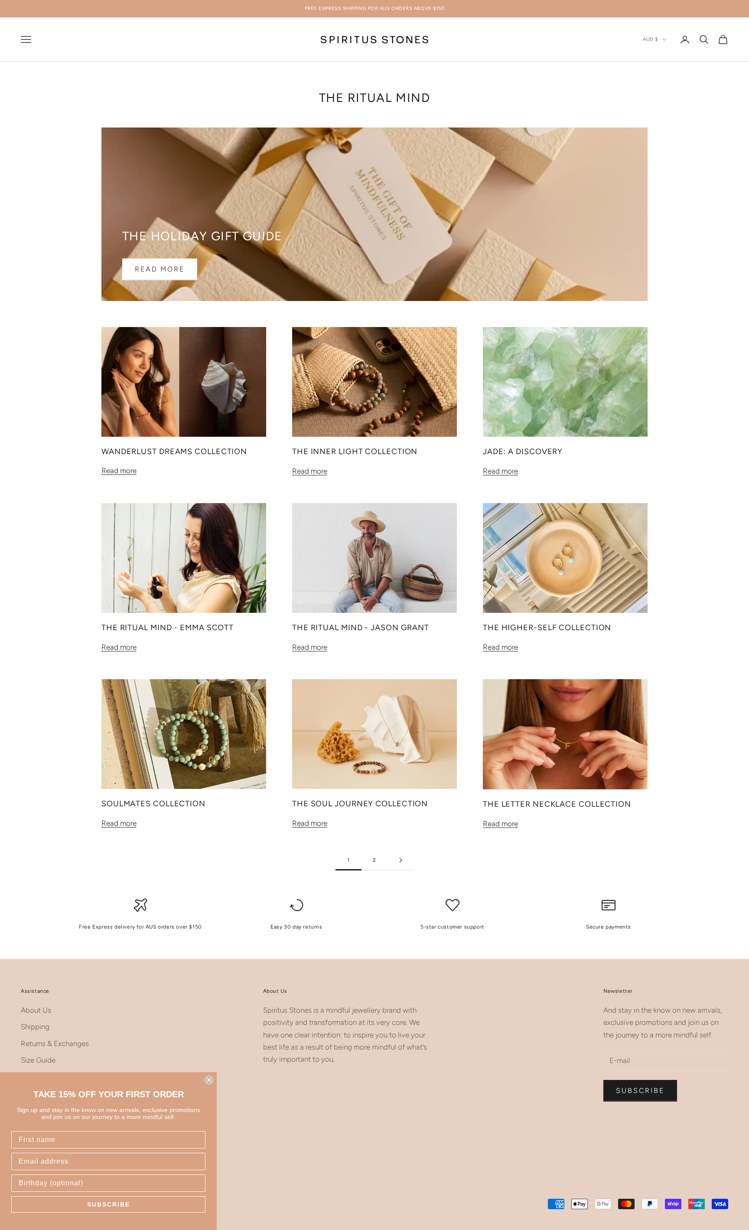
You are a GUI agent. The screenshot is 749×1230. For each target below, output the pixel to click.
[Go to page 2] (401, 860)
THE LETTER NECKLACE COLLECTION (557, 804)
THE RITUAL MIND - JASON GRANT (360, 627)
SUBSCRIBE (108, 1204)
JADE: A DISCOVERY (523, 451)
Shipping (35, 1026)
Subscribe (640, 1090)
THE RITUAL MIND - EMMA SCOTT (167, 627)
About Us (36, 1010)
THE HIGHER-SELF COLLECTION (547, 627)
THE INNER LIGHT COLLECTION (354, 451)
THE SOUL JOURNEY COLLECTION (360, 803)
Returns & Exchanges (55, 1043)
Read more (160, 269)
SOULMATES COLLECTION (153, 803)
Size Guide (38, 1060)
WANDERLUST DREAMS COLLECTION (174, 451)
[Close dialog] (209, 1080)
